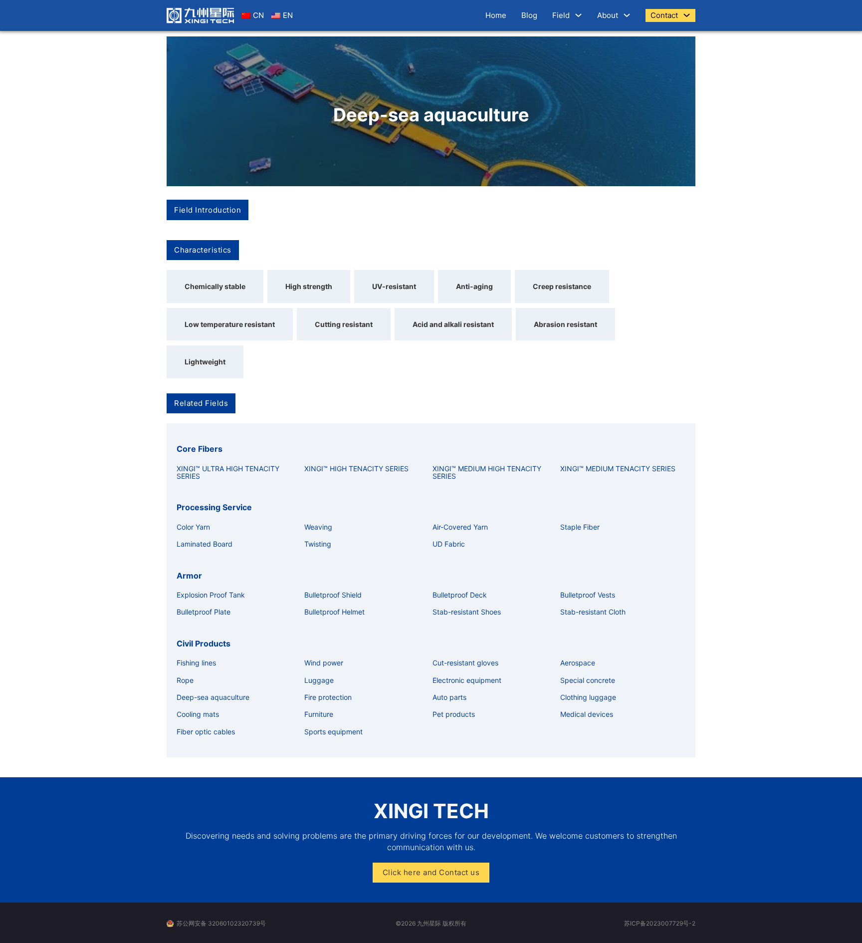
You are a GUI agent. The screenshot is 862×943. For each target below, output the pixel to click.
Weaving (318, 527)
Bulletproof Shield (333, 595)
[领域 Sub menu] (578, 15)
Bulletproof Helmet (334, 612)
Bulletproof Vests (587, 595)
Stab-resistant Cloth (593, 612)
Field (561, 15)
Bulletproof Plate (203, 612)
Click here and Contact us (431, 872)
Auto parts (449, 697)
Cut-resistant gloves (465, 662)
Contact (664, 15)
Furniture (318, 714)
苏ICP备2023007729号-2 (659, 923)
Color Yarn (193, 527)
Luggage (319, 680)
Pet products (453, 714)
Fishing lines (196, 662)
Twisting (317, 544)
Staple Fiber (580, 527)
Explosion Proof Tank (211, 595)
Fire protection (328, 697)
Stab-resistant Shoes (466, 612)
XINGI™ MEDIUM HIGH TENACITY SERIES (486, 472)
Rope (185, 680)
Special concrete (587, 680)
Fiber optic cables (206, 731)
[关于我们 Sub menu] (627, 15)
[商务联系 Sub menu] (686, 15)
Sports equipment (333, 731)
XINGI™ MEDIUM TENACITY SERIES (617, 468)
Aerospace (577, 662)
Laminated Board (204, 544)
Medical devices (586, 714)
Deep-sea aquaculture (213, 697)
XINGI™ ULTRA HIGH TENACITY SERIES (228, 472)
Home (495, 15)
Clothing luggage (588, 697)
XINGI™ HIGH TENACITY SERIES (356, 468)
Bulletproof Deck (459, 595)
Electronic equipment (466, 680)
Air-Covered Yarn (460, 527)
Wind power (323, 662)
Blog (529, 15)
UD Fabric (448, 544)
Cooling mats (198, 714)
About (607, 15)
